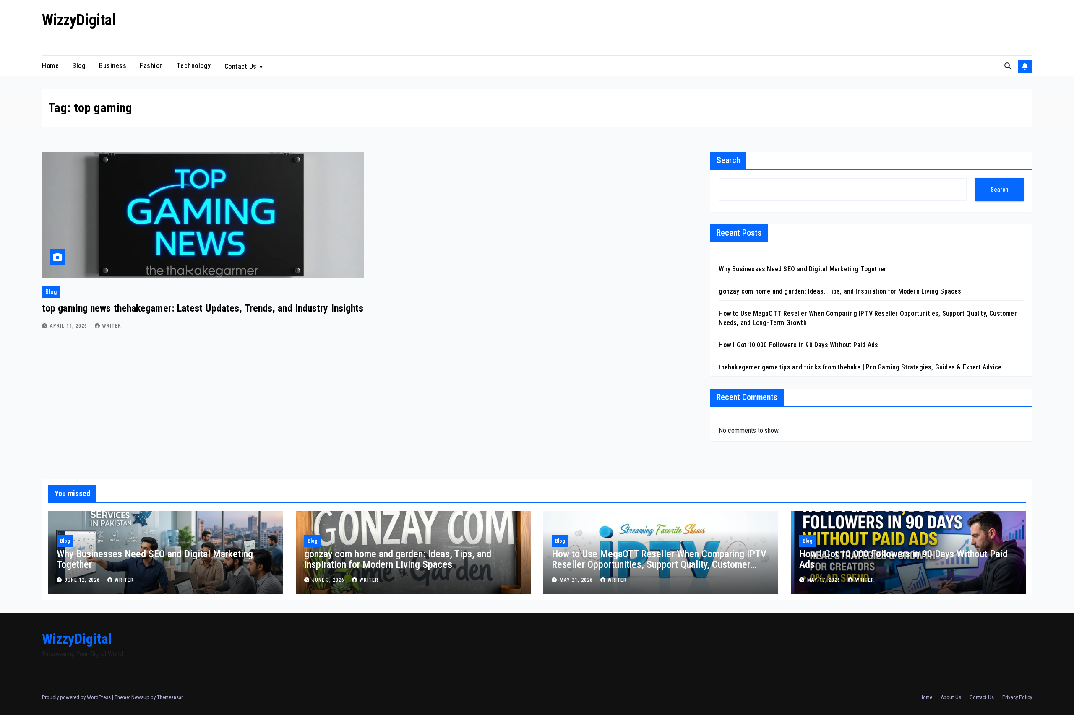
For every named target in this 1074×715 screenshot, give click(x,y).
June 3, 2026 (329, 580)
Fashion (151, 66)
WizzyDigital (79, 20)
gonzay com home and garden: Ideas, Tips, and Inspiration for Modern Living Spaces (840, 291)
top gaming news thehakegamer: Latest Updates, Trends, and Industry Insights (203, 308)
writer (111, 326)
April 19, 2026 (69, 326)
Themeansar (169, 697)
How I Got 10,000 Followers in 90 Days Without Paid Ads (798, 345)
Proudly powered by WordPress (77, 697)
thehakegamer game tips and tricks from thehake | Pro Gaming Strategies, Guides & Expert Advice (860, 367)
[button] (1007, 66)
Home (50, 66)
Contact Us (241, 66)
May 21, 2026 (577, 580)
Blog (79, 66)
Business (112, 66)
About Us (951, 697)
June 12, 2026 (83, 580)
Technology (194, 66)
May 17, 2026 (824, 580)
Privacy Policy (1017, 697)
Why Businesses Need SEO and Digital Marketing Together (802, 269)
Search (728, 160)
